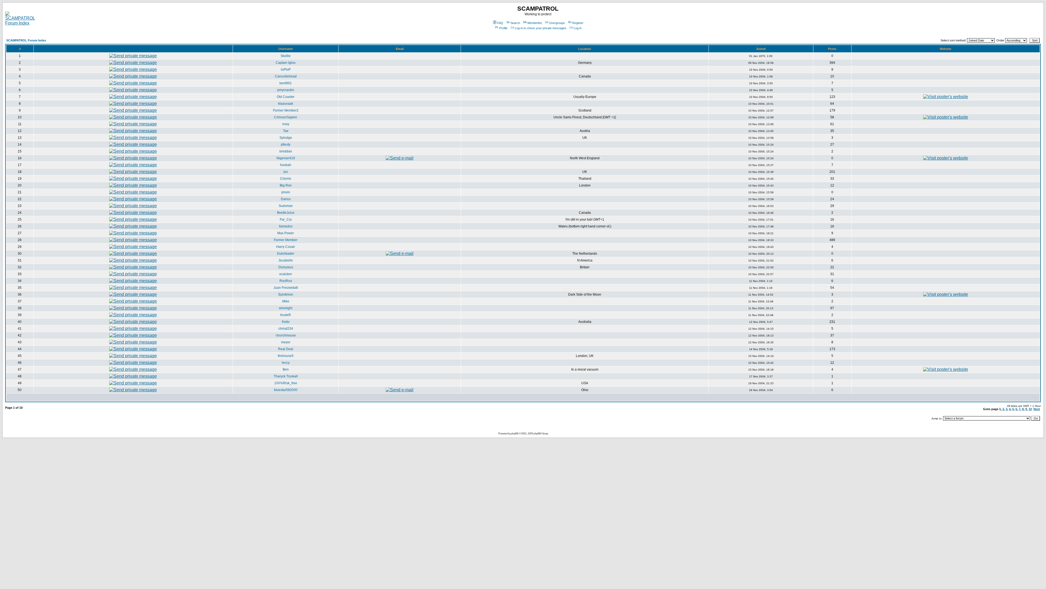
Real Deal (285, 349)
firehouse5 (286, 356)
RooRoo (285, 281)
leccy (286, 363)
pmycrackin (285, 90)
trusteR (285, 315)
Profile (503, 28)
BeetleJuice (285, 213)
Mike (285, 301)
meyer (285, 342)
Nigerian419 (285, 158)
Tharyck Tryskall (286, 376)
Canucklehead (286, 76)
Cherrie (285, 179)
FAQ (500, 23)
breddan (285, 151)
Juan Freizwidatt (285, 288)
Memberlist (534, 23)
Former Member (285, 240)
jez (286, 172)
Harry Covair (285, 247)
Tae (285, 131)
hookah (285, 165)
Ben (286, 369)
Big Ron (286, 185)
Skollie (286, 56)
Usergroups (557, 23)
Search (515, 23)
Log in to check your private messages (540, 28)
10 (1030, 409)
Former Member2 (286, 110)
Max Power (285, 233)
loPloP (286, 69)
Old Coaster (285, 97)
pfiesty (285, 144)
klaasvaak (285, 104)
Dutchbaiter (285, 254)
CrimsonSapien (285, 117)
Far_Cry (286, 219)
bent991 (285, 83)
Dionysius (285, 267)
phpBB (514, 433)
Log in (578, 28)
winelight (285, 308)
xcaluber (285, 274)
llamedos (286, 226)
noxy (285, 124)
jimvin (285, 192)
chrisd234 (285, 328)
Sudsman (286, 206)
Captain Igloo (286, 63)
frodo (286, 322)
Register (577, 23)
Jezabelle (285, 260)
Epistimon (285, 294)
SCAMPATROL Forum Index (26, 40)
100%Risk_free (285, 383)
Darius (286, 199)
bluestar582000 (285, 390)
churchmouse (286, 335)
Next (1036, 409)
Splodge (285, 138)
